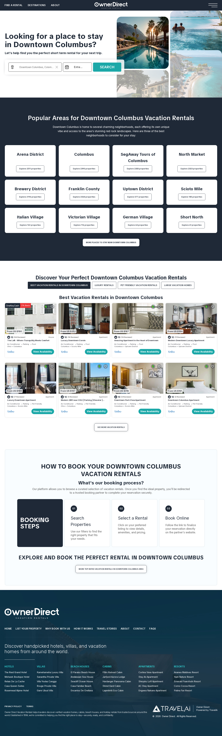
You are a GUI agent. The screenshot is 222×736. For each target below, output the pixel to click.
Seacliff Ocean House (82, 681)
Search (107, 67)
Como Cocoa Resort (184, 686)
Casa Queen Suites (14, 686)
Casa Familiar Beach (81, 686)
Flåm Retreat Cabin (112, 672)
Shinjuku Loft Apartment (150, 681)
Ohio (9, 346)
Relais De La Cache (15, 681)
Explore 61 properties (192, 225)
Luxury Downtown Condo (73, 340)
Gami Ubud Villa (45, 690)
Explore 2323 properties (192, 169)
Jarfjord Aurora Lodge (114, 676)
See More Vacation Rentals (111, 427)
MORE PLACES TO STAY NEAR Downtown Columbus (111, 242)
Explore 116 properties (84, 225)
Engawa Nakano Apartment (152, 690)
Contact (139, 628)
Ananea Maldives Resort (186, 672)
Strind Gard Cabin (112, 686)
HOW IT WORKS (83, 628)
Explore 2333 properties (138, 169)
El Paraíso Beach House (83, 672)
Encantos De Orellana (82, 690)
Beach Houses (80, 666)
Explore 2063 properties (84, 197)
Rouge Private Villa (46, 686)
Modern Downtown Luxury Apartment (186, 340)
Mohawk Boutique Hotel (17, 676)
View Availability (42, 351)
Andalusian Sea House (82, 676)
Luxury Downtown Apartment (21, 400)
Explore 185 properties (191, 197)
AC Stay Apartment (148, 686)
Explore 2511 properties (30, 169)
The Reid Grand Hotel (16, 672)
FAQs (152, 628)
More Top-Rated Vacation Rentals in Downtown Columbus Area (111, 569)
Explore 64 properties (138, 225)
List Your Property (29, 628)
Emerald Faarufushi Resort (187, 681)
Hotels (9, 666)
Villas (41, 666)
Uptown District (131, 346)
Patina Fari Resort (183, 690)
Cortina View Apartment (150, 672)
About (55, 5)
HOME (8, 628)
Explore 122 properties (30, 225)
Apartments (146, 666)
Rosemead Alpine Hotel (17, 690)
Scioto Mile (76, 346)
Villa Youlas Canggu (47, 681)
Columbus (17, 346)
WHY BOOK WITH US (57, 628)
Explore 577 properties (137, 197)
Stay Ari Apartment (148, 676)
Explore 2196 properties (30, 197)
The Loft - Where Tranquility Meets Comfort (28, 340)
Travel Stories (107, 628)
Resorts (179, 666)
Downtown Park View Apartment (130, 400)
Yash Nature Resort (184, 676)
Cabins (107, 666)
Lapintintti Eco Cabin (113, 690)
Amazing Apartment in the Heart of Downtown (136, 340)
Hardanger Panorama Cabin (117, 681)
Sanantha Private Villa (48, 676)
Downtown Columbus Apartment (183, 400)
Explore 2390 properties (84, 169)
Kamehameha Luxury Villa (50, 672)
